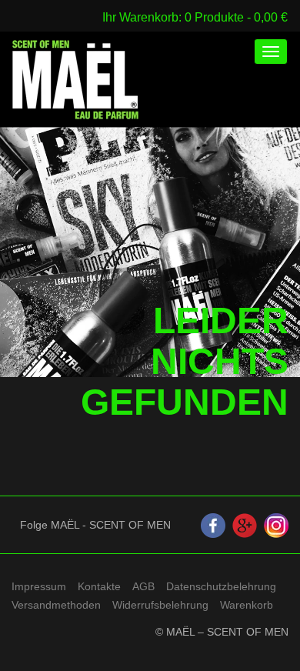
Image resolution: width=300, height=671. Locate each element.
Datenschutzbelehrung (221, 586)
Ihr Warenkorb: (143, 16)
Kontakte (99, 586)
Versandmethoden (56, 604)
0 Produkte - (236, 16)
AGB (143, 586)
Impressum (39, 586)
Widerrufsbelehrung (160, 604)
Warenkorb (246, 604)
